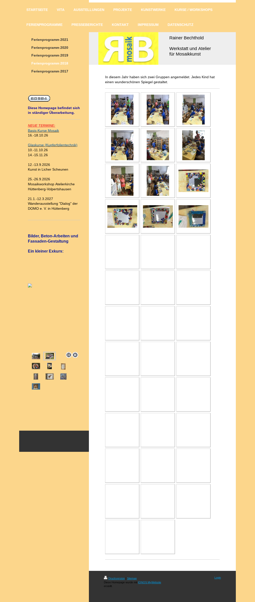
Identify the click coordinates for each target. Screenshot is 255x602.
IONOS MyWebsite (149, 582)
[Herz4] (36, 376)
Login (217, 577)
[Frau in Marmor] (63, 366)
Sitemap (132, 578)
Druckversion (116, 578)
